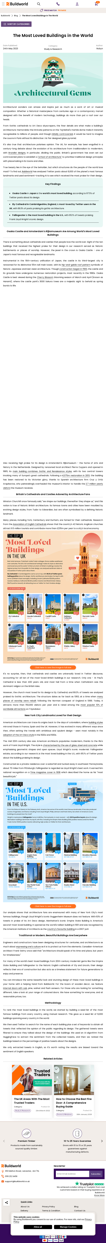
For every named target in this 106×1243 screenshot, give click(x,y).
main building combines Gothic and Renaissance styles (42, 471)
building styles (96, 722)
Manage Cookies (68, 1227)
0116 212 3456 (11, 1176)
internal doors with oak (15, 988)
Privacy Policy (48, 1206)
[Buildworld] (17, 3)
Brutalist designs (16, 152)
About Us (25, 1206)
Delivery (24, 1210)
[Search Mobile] (39, 4)
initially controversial (62, 134)
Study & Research (53, 49)
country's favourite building (61, 929)
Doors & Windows (64, 1114)
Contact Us (79, 1210)
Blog (16, 15)
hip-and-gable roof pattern (76, 264)
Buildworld (5, 15)
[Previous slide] (4, 1141)
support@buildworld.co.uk (17, 1181)
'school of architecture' (50, 156)
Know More (99, 1195)
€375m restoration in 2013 (76, 475)
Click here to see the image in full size (53, 667)
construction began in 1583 (73, 268)
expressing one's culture (28, 946)
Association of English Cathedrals (30, 524)
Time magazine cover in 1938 (45, 772)
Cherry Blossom (45, 277)
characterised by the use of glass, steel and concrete (70, 745)
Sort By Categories (18, 24)
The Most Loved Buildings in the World (40, 15)
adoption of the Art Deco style (18, 734)
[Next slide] (102, 1141)
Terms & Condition (51, 1210)
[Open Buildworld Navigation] (3, 4)
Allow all (38, 1227)
